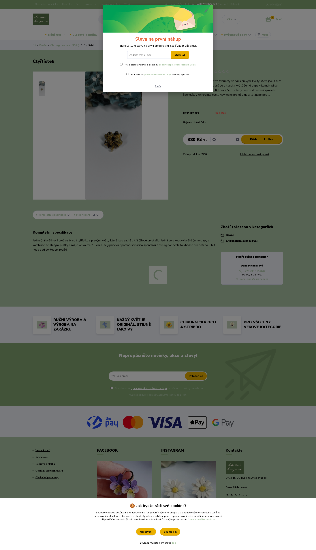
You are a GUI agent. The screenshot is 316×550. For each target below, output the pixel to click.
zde (174, 543)
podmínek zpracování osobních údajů (177, 64)
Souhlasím (170, 532)
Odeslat (180, 55)
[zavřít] (206, 11)
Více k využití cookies (202, 519)
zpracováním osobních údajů (157, 74)
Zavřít (158, 86)
